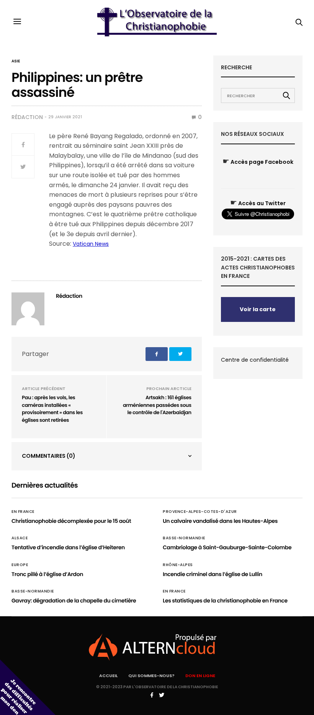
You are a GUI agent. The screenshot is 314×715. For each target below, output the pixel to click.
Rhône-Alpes (178, 565)
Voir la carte (258, 309)
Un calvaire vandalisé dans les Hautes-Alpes (220, 521)
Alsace (19, 538)
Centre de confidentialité (255, 360)
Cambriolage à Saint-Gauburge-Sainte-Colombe (227, 547)
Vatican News (91, 244)
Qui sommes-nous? (151, 676)
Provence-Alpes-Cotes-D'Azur (200, 512)
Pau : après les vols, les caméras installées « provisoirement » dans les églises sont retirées (52, 409)
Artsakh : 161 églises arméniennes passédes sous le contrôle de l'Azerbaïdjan (157, 405)
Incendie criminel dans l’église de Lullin (212, 574)
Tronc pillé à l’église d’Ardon (47, 574)
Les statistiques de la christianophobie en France (225, 600)
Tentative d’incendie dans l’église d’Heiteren (68, 547)
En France (22, 512)
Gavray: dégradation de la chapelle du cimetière (73, 600)
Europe (19, 565)
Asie (15, 61)
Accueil (108, 676)
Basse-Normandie (184, 538)
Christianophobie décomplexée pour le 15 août (71, 521)
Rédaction (27, 117)
